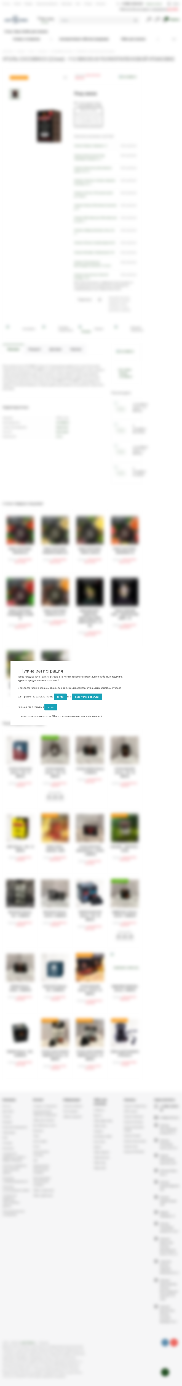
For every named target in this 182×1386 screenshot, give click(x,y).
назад (50, 707)
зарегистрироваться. (87, 696)
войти (60, 696)
